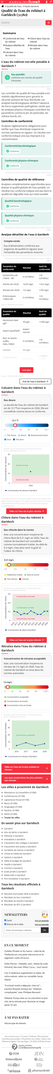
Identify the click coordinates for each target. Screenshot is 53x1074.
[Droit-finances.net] (39, 1059)
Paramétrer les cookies (31, 1039)
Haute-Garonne (31, 6)
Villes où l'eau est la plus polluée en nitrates (22, 768)
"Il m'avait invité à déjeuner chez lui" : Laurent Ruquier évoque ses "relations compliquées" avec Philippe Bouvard (23, 988)
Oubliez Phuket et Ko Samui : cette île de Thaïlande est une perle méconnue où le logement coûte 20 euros (24, 954)
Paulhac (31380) (11, 810)
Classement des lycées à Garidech (20, 846)
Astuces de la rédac (15, 924)
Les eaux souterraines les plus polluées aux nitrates (24, 779)
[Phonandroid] (39, 1070)
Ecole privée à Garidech (15, 871)
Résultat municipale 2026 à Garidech (21, 893)
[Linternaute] (14, 1059)
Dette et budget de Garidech (17, 861)
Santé (9, 921)
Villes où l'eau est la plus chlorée (25, 640)
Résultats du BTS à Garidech (17, 904)
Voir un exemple (42, 920)
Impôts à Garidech (13, 864)
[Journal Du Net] (39, 1053)
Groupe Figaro (23, 1041)
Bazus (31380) (10, 803)
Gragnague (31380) (13, 806)
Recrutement (43, 1036)
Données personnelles (11, 1039)
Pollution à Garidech (13, 835)
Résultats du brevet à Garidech (19, 901)
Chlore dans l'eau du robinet (40, 40)
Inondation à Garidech (14, 839)
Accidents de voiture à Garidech (19, 850)
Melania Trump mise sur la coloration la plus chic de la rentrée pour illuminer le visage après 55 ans (26, 1001)
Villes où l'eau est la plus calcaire (25, 511)
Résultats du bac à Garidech (17, 897)
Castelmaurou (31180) (14, 796)
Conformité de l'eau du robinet (14, 40)
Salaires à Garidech (13, 857)
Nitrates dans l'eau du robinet (39, 47)
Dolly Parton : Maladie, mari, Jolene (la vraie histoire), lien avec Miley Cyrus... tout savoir (26, 965)
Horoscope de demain (15, 1023)
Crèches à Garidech (13, 868)
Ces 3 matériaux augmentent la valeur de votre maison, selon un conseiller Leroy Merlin (24, 976)
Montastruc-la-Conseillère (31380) (20, 792)
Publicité (33, 1036)
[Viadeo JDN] (39, 1065)
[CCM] (14, 1054)
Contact (25, 1036)
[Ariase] (14, 1070)
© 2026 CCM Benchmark (40, 1041)
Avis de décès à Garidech (16, 832)
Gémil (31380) (10, 814)
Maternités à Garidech (14, 875)
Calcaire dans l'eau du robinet (14, 54)
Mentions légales (9, 1041)
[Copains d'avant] (14, 1065)
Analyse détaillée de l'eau (14, 47)
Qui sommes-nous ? (12, 1036)
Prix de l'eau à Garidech (34, 381)
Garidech (8, 828)
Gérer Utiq (46, 1039)
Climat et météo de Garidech (17, 853)
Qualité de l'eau (14, 6)
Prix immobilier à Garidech (17, 878)
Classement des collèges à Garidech (21, 843)
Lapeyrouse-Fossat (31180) (16, 799)
